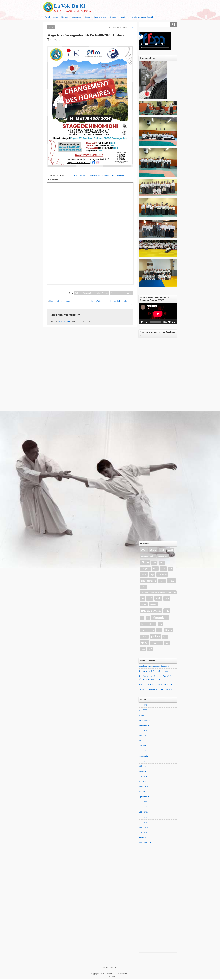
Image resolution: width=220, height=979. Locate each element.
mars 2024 (143, 781)
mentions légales (110, 967)
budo (161, 563)
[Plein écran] (173, 322)
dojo (152, 574)
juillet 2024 (143, 766)
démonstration (148, 580)
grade (158, 598)
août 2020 (143, 817)
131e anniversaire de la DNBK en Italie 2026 (157, 689)
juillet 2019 (143, 827)
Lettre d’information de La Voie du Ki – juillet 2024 (111, 301)
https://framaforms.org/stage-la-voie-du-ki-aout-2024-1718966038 (97, 175)
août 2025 (143, 730)
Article (51, 27)
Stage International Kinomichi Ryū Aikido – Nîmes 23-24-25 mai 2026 (156, 677)
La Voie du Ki (148, 623)
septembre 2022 (145, 797)
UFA (150, 649)
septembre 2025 (145, 725)
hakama (143, 604)
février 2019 (143, 837)
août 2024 (143, 761)
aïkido (145, 562)
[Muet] (169, 322)
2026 (162, 550)
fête (142, 598)
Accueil (47, 17)
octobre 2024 (144, 756)
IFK (167, 610)
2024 (77, 293)
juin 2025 (142, 736)
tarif (166, 643)
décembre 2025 (145, 715)
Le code (87, 17)
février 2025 (143, 751)
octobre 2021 (144, 807)
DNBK (143, 574)
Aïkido (55, 17)
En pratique (113, 17)
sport (165, 637)
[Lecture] (142, 322)
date (170, 569)
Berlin (154, 562)
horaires (153, 604)
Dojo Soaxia (162, 574)
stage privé (127, 293)
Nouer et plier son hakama (59, 301)
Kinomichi (64, 17)
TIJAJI (113, 976)
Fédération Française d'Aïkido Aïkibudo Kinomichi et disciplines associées (159, 592)
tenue (143, 649)
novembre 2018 (145, 842)
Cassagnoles (87, 293)
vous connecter (65, 321)
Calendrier (123, 17)
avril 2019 (143, 832)
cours (163, 568)
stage (144, 643)
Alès (170, 549)
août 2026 (143, 705)
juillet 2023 (143, 786)
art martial (163, 556)
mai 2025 (142, 741)
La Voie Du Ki (69, 6)
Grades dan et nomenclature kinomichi (141, 17)
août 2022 (143, 802)
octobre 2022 (144, 792)
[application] (158, 313)
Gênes (167, 598)
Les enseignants (76, 17)
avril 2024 (143, 776)
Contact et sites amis (100, 17)
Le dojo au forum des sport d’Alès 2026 (154, 666)
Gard (149, 598)
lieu (160, 624)
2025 (153, 549)
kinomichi (115, 293)
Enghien (162, 581)
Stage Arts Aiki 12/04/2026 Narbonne (154, 671)
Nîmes (168, 630)
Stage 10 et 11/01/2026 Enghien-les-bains (155, 684)
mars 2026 (143, 710)
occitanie (144, 637)
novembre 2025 (145, 720)
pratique (155, 636)
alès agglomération (147, 556)
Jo (147, 618)
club (155, 568)
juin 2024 (142, 771)
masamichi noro (147, 630)
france (143, 587)
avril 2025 (143, 746)
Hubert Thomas (102, 293)
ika (142, 618)
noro (159, 630)
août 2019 (143, 822)
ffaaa (171, 580)
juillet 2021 (143, 812)
